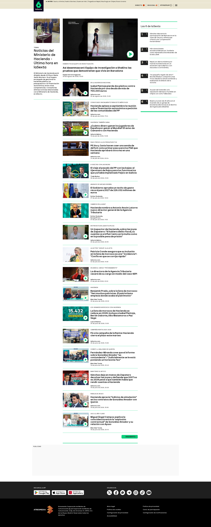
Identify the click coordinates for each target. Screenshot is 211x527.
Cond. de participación (151, 509)
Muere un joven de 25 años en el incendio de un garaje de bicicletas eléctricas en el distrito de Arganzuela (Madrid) (163, 104)
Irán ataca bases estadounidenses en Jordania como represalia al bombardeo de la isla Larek (163, 51)
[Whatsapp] (122, 495)
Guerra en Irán (82, 1)
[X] (109, 495)
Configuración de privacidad (117, 513)
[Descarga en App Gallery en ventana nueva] (76, 494)
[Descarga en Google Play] (42, 494)
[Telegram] (129, 495)
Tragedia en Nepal (94, 1)
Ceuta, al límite (58, 1)
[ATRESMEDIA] (44, 511)
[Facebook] (116, 495)
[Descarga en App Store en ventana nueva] (59, 494)
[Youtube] (149, 495)
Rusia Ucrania (121, 1)
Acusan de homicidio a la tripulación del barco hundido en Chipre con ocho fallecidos (163, 92)
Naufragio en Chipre (108, 1)
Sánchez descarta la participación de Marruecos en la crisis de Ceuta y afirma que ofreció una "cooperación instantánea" (163, 37)
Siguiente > (131, 437)
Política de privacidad (151, 506)
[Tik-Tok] (142, 495)
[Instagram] (135, 495)
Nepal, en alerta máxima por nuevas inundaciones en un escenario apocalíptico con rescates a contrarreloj (161, 64)
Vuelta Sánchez (70, 1)
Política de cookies (114, 509)
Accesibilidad (112, 516)
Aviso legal (111, 506)
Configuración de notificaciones (155, 513)
